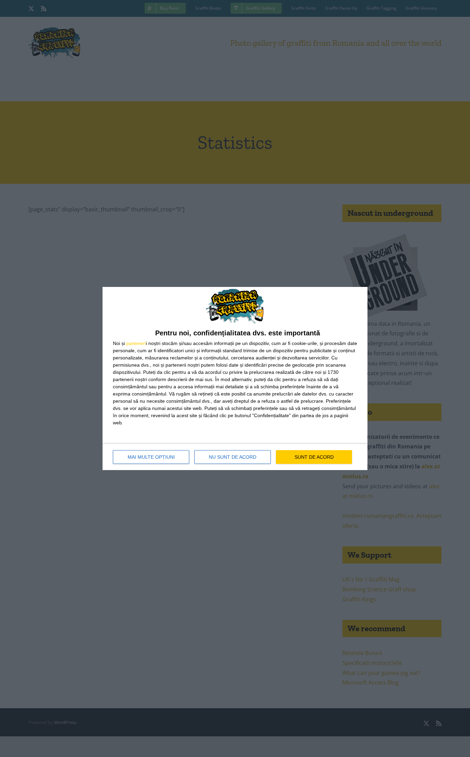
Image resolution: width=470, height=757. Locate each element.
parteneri (136, 343)
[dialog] (235, 378)
